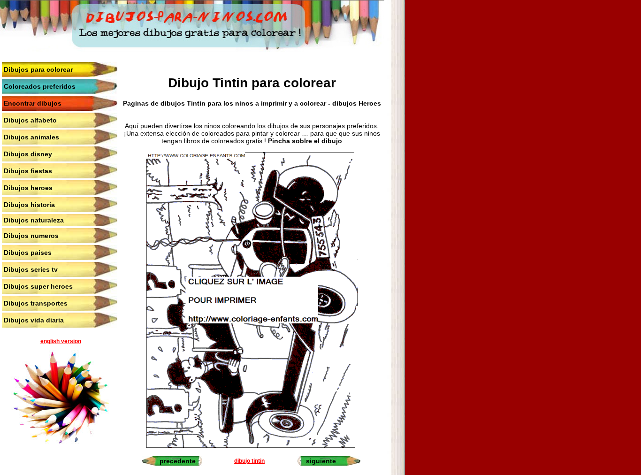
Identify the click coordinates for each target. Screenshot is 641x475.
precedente (178, 461)
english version (60, 341)
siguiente (321, 461)
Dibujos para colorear (38, 69)
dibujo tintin (249, 461)
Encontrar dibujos (32, 103)
